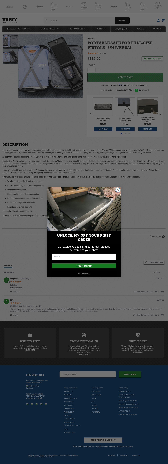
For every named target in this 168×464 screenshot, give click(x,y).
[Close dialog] (118, 190)
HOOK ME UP (84, 265)
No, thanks (84, 273)
